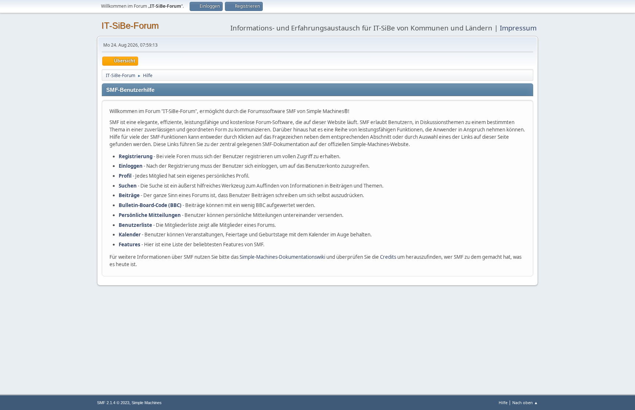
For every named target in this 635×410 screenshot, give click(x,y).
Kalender (130, 234)
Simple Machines (147, 402)
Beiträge (129, 195)
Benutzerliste (135, 225)
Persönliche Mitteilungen (150, 215)
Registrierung (136, 156)
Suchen (128, 185)
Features (129, 244)
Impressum (518, 27)
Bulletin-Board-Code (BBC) (150, 205)
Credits (388, 257)
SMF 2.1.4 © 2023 (113, 402)
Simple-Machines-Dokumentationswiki (282, 257)
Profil (125, 176)
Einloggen (131, 166)
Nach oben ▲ (525, 402)
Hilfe (503, 402)
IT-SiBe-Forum (130, 25)
